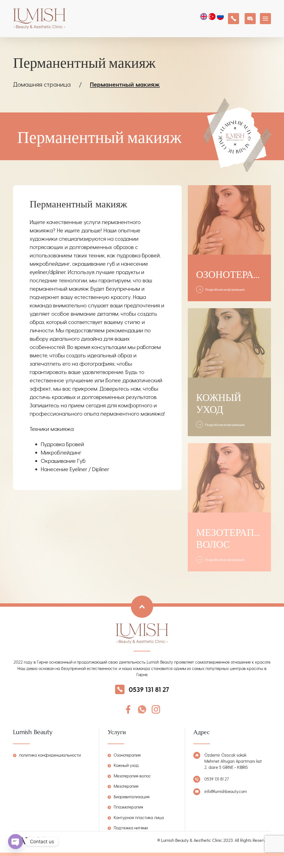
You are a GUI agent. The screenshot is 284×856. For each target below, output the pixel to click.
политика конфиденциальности (50, 754)
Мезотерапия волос (132, 775)
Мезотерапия (126, 786)
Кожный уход (126, 765)
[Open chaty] (15, 841)
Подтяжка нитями (131, 827)
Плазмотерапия (128, 806)
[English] (204, 17)
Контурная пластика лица (139, 817)
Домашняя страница (42, 84)
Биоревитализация (131, 796)
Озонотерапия (127, 754)
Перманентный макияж (125, 84)
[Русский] (221, 17)
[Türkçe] (213, 17)
